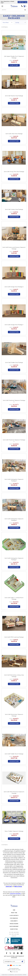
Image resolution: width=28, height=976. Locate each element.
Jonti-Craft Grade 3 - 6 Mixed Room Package (14, 598)
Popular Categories (14, 923)
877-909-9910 (15, 971)
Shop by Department (14, 926)
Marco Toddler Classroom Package (14, 831)
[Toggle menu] (4, 6)
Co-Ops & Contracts (14, 915)
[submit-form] (22, 961)
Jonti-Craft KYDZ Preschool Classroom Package (14, 792)
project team (14, 912)
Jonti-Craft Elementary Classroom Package (14, 715)
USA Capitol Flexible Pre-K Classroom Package (14, 57)
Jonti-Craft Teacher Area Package (14, 95)
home (14, 910)
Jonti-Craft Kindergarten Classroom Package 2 (14, 519)
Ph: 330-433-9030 (14, 932)
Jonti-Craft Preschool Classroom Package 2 (14, 440)
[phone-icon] (22, 6)
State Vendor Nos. (14, 918)
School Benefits (14, 921)
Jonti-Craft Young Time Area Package (14, 171)
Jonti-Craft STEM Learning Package (14, 637)
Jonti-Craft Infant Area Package (14, 133)
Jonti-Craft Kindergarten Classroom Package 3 (14, 480)
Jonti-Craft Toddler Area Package (14, 362)
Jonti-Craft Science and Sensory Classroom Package (13, 248)
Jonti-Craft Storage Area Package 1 (14, 324)
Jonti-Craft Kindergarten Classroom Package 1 (14, 559)
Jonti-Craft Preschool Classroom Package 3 (14, 401)
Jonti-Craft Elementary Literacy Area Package (14, 675)
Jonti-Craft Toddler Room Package (14, 754)
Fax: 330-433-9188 (14, 934)
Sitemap (14, 936)
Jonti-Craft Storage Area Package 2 (14, 286)
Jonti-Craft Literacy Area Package (14, 209)
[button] (8, 22)
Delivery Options (14, 929)
